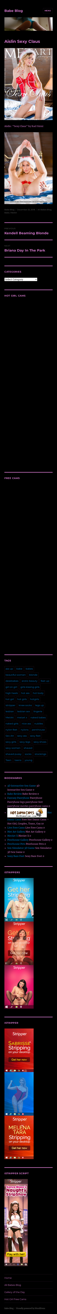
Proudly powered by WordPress (30, 1308)
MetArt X (12, 835)
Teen (8, 760)
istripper (10, 705)
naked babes (38, 717)
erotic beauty (29, 681)
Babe (7, 212)
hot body (38, 693)
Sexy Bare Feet (15, 856)
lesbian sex (23, 711)
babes (29, 668)
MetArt (13, 212)
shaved (28, 748)
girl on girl (11, 687)
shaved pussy (13, 754)
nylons (24, 729)
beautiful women (16, 674)
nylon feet (11, 729)
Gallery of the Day (14, 1292)
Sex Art (10, 735)
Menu (48, 10)
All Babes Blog (44, 209)
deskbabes (12, 681)
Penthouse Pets (16, 843)
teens (18, 760)
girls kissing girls (29, 687)
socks (28, 754)
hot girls (22, 699)
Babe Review (14, 793)
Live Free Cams (16, 827)
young (28, 760)
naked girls (12, 723)
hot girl (10, 699)
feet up (45, 681)
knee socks (25, 705)
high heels (12, 693)
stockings (40, 754)
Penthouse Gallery (17, 839)
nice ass (26, 723)
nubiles (38, 723)
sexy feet (35, 735)
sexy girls (11, 742)
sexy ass (22, 735)
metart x (22, 717)
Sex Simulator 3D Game (21, 847)
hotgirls (34, 699)
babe (19, 668)
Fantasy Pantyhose (18, 797)
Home (8, 1278)
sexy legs (25, 742)
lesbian (10, 711)
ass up (9, 668)
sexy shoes (40, 742)
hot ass (25, 693)
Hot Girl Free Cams (15, 1299)
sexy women (13, 748)
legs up (39, 705)
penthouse (38, 729)
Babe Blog (13, 11)
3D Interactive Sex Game (21, 785)
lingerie (37, 711)
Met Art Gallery (16, 831)
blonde (33, 674)
